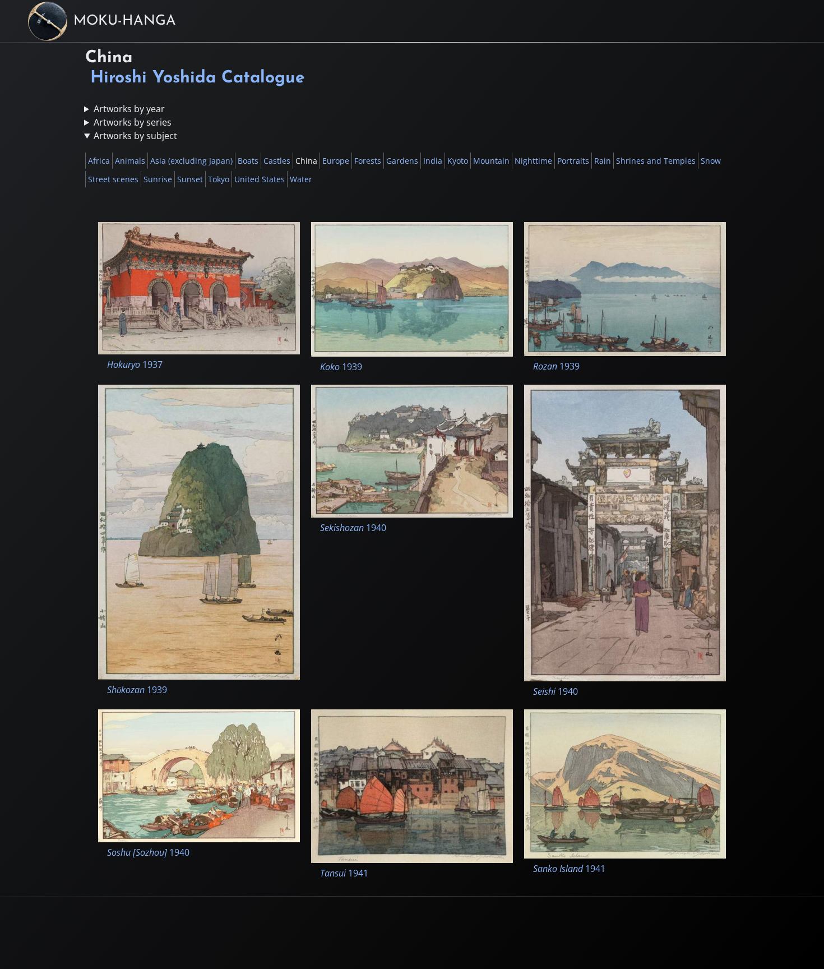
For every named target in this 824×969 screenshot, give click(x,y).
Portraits (573, 160)
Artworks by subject (135, 136)
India (432, 160)
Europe (335, 160)
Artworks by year (129, 109)
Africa (99, 160)
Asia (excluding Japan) (191, 160)
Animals (130, 160)
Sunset (190, 179)
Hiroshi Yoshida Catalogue (197, 78)
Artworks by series (133, 122)
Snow (711, 160)
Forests (367, 160)
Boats (248, 160)
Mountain (491, 160)
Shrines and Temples (656, 160)
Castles (276, 160)
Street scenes (113, 179)
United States (259, 179)
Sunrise (157, 179)
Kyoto (457, 160)
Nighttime (533, 160)
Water (301, 179)
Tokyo (218, 179)
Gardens (402, 160)
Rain (602, 160)
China (306, 160)
